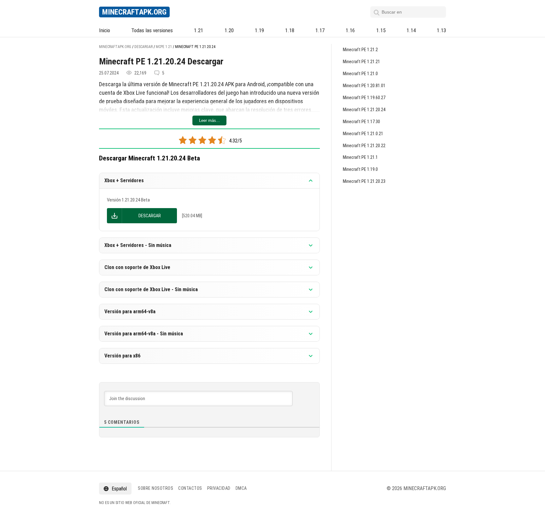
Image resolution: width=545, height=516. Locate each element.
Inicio (104, 30)
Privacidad (219, 488)
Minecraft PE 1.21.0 (360, 73)
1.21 (198, 30)
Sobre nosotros (155, 488)
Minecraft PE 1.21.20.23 (364, 181)
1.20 (229, 30)
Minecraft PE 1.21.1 (360, 157)
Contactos (190, 488)
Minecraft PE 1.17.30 (361, 121)
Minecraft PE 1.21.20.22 (364, 145)
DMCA (241, 488)
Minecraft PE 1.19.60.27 (364, 97)
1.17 (320, 30)
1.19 (259, 30)
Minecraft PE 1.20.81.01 (364, 85)
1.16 (350, 30)
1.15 (380, 30)
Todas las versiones (152, 30)
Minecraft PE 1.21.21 (361, 61)
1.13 (441, 30)
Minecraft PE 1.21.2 (360, 49)
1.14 (411, 30)
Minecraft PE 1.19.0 (360, 169)
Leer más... (209, 120)
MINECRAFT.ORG (134, 12)
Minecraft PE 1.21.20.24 (364, 109)
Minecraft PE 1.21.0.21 (363, 133)
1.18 (289, 30)
